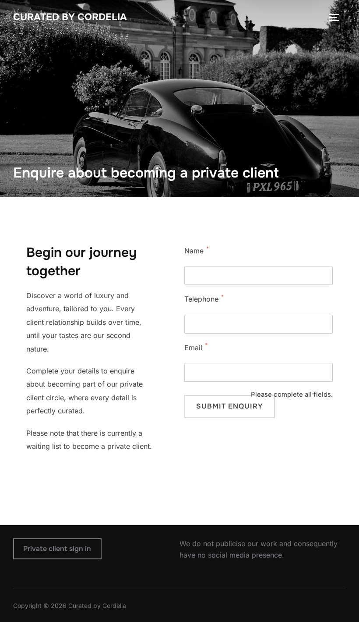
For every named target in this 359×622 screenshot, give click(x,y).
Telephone (201, 299)
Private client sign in (57, 548)
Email (193, 347)
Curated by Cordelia (70, 17)
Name (194, 250)
